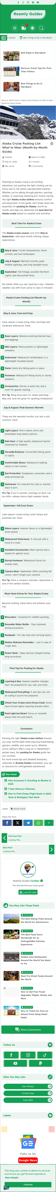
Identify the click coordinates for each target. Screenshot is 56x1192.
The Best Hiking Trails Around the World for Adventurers (36, 920)
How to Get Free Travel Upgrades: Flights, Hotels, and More (36, 995)
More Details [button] (11, 1177)
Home (3, 100)
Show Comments (31, 1029)
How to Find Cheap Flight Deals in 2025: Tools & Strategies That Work (30, 795)
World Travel (14, 100)
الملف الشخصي (29, 892)
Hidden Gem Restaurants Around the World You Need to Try (35, 960)
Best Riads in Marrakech (33, 52)
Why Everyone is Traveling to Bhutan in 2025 (29, 782)
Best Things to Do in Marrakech (29, 38)
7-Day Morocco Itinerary (21, 788)
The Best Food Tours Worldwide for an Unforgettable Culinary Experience (33, 939)
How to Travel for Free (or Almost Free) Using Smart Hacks (34, 1014)
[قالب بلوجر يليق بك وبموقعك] (6, 1187)
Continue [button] (28, 1184)
